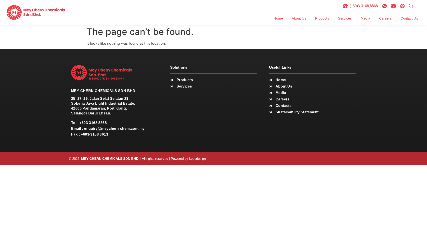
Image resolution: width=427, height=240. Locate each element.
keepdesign (197, 158)
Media (365, 18)
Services (345, 18)
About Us (299, 18)
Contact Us (409, 18)
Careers (385, 18)
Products (322, 18)
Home (278, 18)
